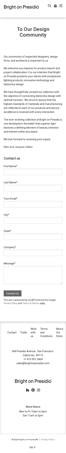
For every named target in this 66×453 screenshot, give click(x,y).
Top (31, 447)
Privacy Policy (11, 303)
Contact (11, 332)
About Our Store (59, 332)
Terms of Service (31, 303)
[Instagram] (38, 390)
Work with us (33, 332)
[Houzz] (27, 390)
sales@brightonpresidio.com (33, 363)
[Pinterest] (33, 390)
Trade (23, 332)
